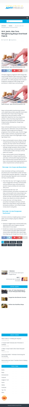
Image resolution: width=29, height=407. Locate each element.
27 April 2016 (5, 40)
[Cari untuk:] (15, 21)
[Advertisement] (15, 12)
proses (19, 245)
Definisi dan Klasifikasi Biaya (16, 304)
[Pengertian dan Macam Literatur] (4, 299)
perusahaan (12, 245)
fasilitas (13, 242)
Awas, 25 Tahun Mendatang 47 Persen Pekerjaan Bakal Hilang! (17, 290)
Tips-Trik (3, 390)
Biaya (2, 372)
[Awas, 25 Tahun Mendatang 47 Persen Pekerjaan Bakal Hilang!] (4, 292)
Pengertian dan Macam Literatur (17, 297)
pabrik (4, 245)
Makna (3, 385)
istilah (19, 242)
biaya (6, 242)
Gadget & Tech (5, 380)
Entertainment (4, 375)
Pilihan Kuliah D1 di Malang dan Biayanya (11, 338)
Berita (2, 370)
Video (2, 392)
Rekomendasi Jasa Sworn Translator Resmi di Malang (14, 360)
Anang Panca (13, 40)
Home (2, 382)
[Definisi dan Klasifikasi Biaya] (4, 306)
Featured (3, 377)
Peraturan (3, 387)
